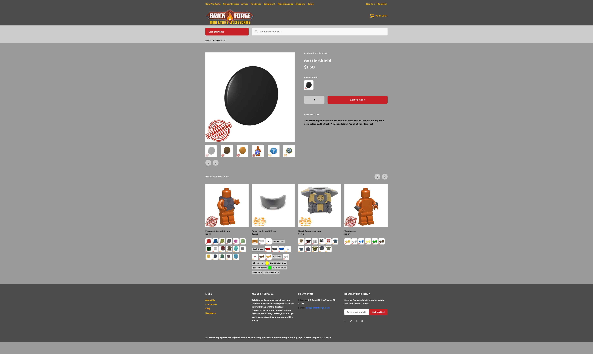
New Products (213, 4)
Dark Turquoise (271, 272)
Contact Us (211, 304)
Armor (244, 4)
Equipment (269, 4)
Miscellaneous (285, 4)
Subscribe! (378, 312)
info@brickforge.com (318, 308)
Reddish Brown (260, 267)
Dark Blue (257, 272)
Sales (311, 4)
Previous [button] (208, 163)
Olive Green (258, 263)
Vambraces (350, 231)
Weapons (300, 4)
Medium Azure (279, 267)
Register (382, 4)
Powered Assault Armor (218, 231)
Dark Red (277, 256)
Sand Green (278, 241)
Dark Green (258, 249)
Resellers (210, 313)
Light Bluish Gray (278, 263)
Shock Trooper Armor (309, 231)
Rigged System (231, 4)
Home (208, 40)
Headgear (256, 4)
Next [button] (216, 163)
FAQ (207, 309)
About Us (210, 300)
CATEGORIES (216, 32)
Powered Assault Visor (264, 231)
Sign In (369, 4)
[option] (213, 151)
